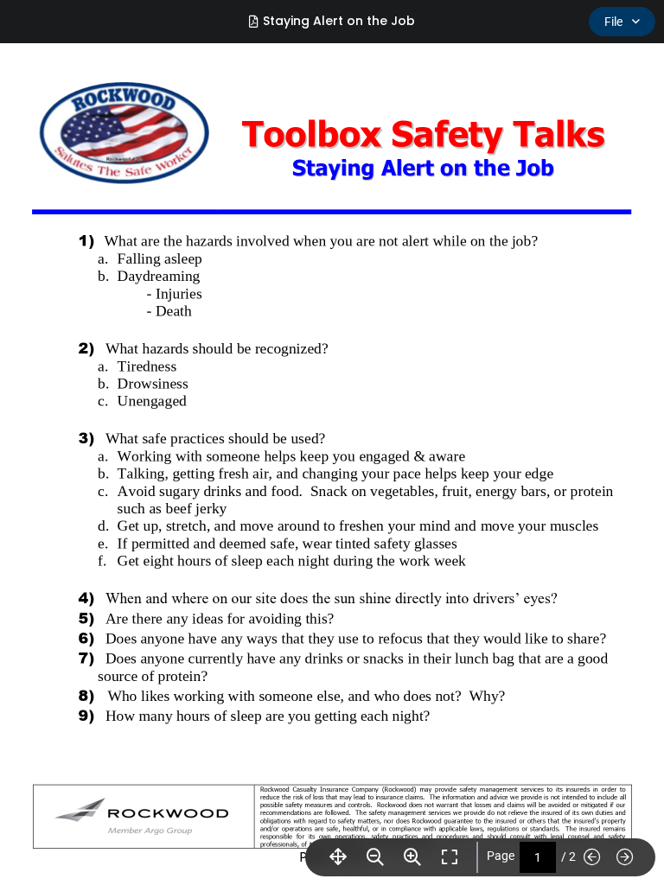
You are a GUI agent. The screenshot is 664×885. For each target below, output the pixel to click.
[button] (332, 442)
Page (500, 856)
